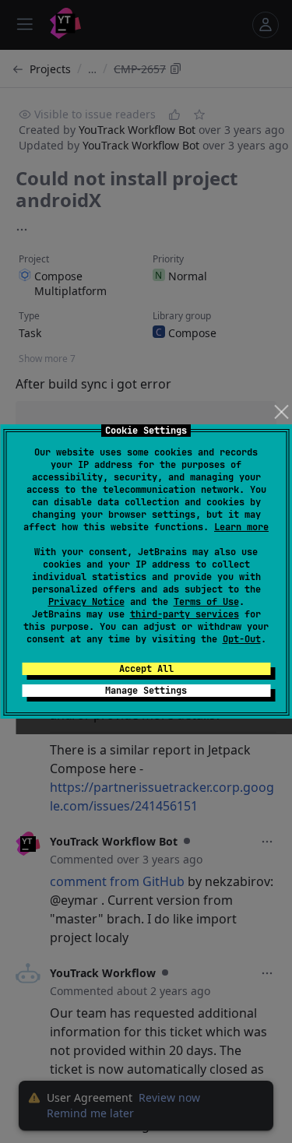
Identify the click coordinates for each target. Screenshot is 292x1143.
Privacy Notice (86, 602)
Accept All (146, 669)
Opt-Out (242, 639)
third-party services (184, 614)
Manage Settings (146, 690)
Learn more (241, 527)
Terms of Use (206, 602)
